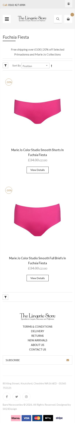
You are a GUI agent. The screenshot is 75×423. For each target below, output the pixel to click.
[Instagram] (26, 397)
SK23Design (10, 408)
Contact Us (37, 349)
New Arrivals (37, 340)
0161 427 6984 (16, 4)
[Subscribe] (67, 360)
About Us (37, 344)
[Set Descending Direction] (51, 66)
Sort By (16, 65)
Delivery (37, 331)
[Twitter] (17, 397)
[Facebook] (7, 397)
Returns (37, 335)
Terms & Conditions (37, 326)
